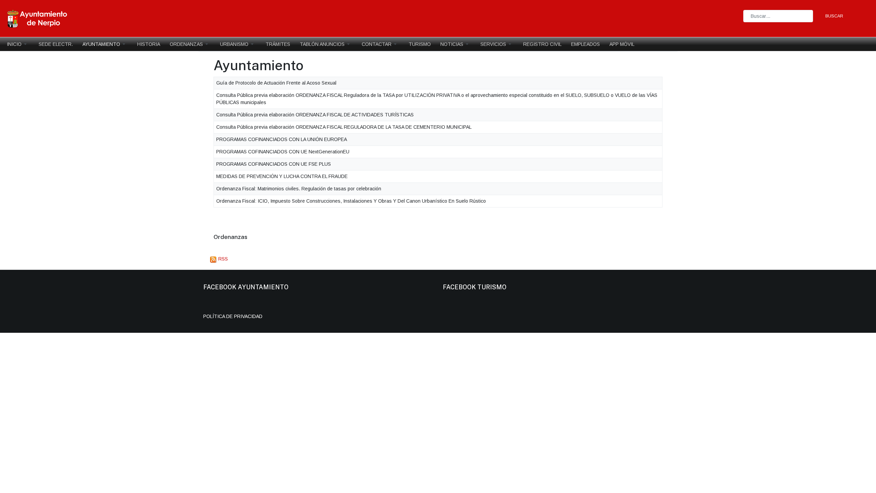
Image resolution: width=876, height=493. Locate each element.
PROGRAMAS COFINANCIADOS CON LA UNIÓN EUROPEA (281, 139)
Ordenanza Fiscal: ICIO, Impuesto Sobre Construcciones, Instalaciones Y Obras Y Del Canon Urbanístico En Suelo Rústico (351, 201)
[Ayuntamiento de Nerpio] (37, 18)
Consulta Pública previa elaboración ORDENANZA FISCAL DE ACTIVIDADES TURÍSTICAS (315, 114)
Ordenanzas (230, 236)
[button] (18, 44)
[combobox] (778, 16)
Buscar (834, 16)
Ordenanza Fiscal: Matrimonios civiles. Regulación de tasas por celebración (298, 188)
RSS (222, 259)
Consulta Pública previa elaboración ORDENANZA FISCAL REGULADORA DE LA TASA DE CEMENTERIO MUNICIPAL (344, 127)
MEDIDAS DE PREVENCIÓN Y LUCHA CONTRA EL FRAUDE (282, 176)
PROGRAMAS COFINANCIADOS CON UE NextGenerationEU (282, 151)
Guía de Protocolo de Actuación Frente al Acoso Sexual (276, 83)
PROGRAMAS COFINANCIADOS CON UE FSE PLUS (273, 164)
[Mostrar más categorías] (257, 237)
